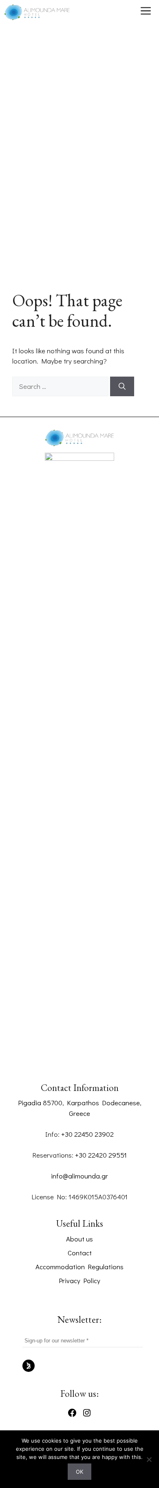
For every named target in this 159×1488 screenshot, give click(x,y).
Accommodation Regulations (79, 1266)
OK (79, 1471)
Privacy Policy (79, 1280)
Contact (80, 1252)
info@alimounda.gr (79, 1176)
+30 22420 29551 (101, 1155)
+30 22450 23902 (87, 1134)
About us (79, 1238)
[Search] (122, 386)
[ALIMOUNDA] (37, 12)
